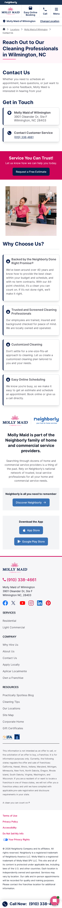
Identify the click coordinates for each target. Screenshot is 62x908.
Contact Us (10, 658)
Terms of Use (10, 815)
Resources (11, 687)
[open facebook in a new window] (5, 604)
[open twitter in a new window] (14, 604)
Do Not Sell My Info (13, 833)
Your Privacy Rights (19, 839)
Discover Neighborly (29, 502)
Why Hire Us (10, 644)
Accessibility (10, 827)
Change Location (49, 21)
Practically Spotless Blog (18, 695)
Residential (9, 620)
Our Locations (11, 708)
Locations (14, 29)
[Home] (4, 29)
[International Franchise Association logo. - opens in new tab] (8, 737)
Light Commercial (14, 627)
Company (9, 636)
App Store (33, 530)
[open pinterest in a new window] (48, 604)
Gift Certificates (13, 728)
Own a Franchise (13, 677)
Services (9, 612)
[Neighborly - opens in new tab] (46, 421)
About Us (8, 651)
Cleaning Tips (11, 701)
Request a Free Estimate (31, 171)
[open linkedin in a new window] (39, 604)
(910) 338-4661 (24, 137)
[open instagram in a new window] (31, 604)
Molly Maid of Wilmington (36, 29)
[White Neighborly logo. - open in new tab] (11, 2)
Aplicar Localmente (15, 671)
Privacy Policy (10, 821)
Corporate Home (13, 721)
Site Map (8, 715)
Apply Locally (11, 664)
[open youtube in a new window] (22, 604)
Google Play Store (33, 541)
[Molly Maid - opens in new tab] (15, 421)
